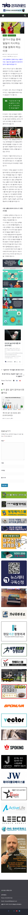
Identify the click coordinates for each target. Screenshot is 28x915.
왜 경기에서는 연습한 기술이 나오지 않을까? (12, 375)
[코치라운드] (3, 15)
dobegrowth (15, 54)
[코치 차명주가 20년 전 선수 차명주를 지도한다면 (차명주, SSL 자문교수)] (13, 398)
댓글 (3, 441)
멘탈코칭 (4, 35)
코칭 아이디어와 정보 (11, 35)
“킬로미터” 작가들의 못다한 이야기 (13, 370)
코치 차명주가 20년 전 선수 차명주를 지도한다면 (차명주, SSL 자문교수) (14, 414)
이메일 (3, 470)
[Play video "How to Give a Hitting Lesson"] (13, 132)
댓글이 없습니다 (14, 56)
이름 (2, 463)
